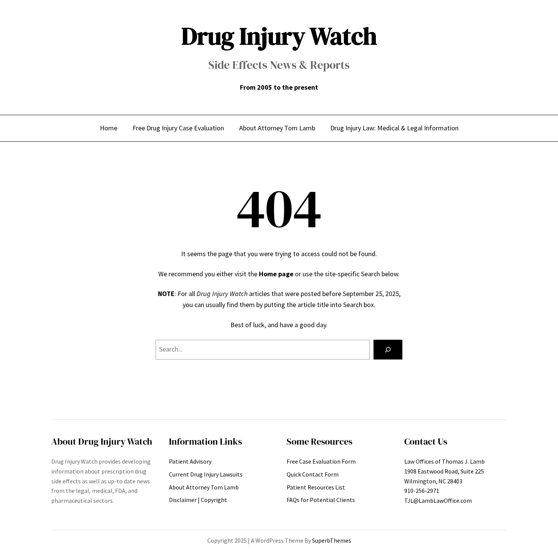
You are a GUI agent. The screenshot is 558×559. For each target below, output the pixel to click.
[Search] (388, 349)
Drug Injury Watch (279, 35)
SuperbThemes (331, 540)
